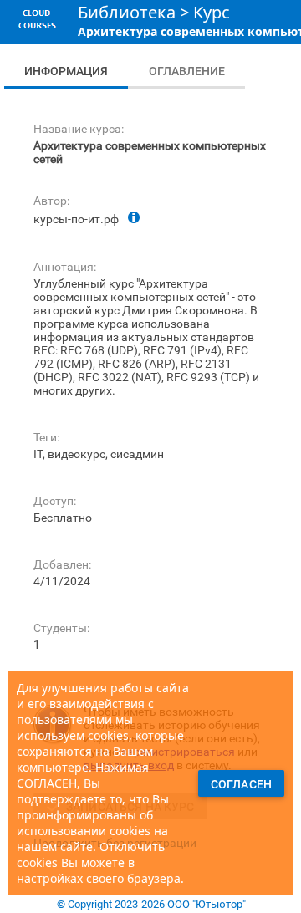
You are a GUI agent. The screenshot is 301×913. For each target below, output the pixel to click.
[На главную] (37, 32)
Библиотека (127, 12)
